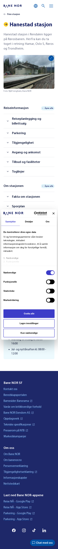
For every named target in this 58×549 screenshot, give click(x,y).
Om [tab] (47, 221)
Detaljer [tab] (29, 221)
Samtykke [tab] (10, 221)
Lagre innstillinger (29, 323)
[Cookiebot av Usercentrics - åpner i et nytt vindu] (35, 213)
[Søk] (43, 6)
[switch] (50, 281)
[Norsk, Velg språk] (35, 6)
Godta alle (29, 313)
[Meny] (51, 6)
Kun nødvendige (29, 333)
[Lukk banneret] (53, 213)
